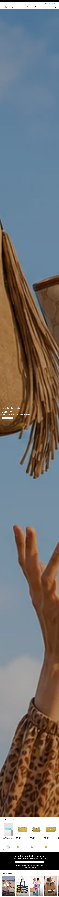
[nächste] (43, 1)
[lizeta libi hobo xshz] (36, 829)
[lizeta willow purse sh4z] (22, 829)
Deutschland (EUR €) (53, 3)
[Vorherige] (15, 1)
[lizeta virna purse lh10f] (50, 829)
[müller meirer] (7, 7)
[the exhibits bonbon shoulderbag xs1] (8, 829)
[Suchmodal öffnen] (51, 7)
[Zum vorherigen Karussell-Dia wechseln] (53, 820)
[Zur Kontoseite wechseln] (54, 7)
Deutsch (45, 3)
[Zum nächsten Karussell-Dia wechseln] (56, 820)
